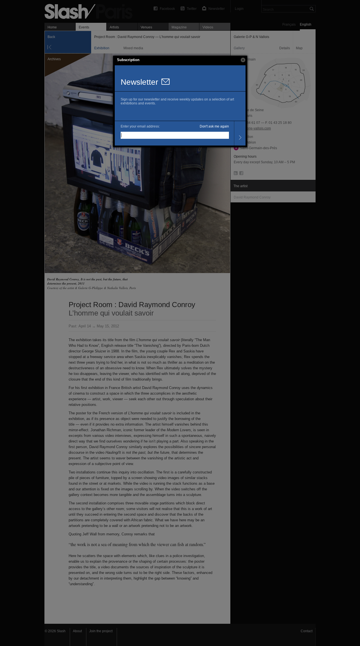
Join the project (100, 631)
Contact (306, 631)
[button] (243, 60)
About (77, 631)
